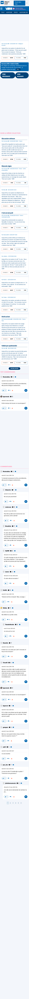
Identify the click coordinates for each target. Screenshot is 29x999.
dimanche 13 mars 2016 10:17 (10, 554)
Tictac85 (5, 662)
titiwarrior (8, 490)
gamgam (5, 727)
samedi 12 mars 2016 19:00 (10, 511)
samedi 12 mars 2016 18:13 (8, 768)
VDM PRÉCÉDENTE (6, 75)
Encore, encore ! (14, 368)
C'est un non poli (7, 213)
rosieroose (8, 507)
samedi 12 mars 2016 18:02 (8, 731)
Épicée (16, 12)
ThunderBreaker (9, 624)
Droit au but (6, 317)
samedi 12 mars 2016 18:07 (8, 751)
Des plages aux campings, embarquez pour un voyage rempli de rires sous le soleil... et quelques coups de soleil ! (14, 66)
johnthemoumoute (10, 783)
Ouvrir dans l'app (18, 3)
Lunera (7, 572)
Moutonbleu (6, 377)
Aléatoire (9, 12)
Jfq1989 (7, 551)
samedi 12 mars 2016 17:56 (10, 494)
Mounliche (8, 526)
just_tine (5, 765)
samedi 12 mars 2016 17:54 (8, 381)
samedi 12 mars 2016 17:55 (8, 612)
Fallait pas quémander (9, 346)
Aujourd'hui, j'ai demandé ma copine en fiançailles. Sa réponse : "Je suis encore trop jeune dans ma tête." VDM (13, 222)
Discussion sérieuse (8, 138)
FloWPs (5, 590)
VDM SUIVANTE (20, 75)
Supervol (5, 706)
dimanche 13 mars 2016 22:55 (11, 575)
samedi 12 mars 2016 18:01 (8, 400)
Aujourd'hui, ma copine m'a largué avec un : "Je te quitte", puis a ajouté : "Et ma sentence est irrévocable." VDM (14, 284)
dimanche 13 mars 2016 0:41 (10, 530)
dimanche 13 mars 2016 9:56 (10, 787)
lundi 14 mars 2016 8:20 (9, 628)
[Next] (21, 803)
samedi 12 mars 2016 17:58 (8, 666)
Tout (2, 12)
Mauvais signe (7, 166)
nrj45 (4, 747)
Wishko (5, 608)
